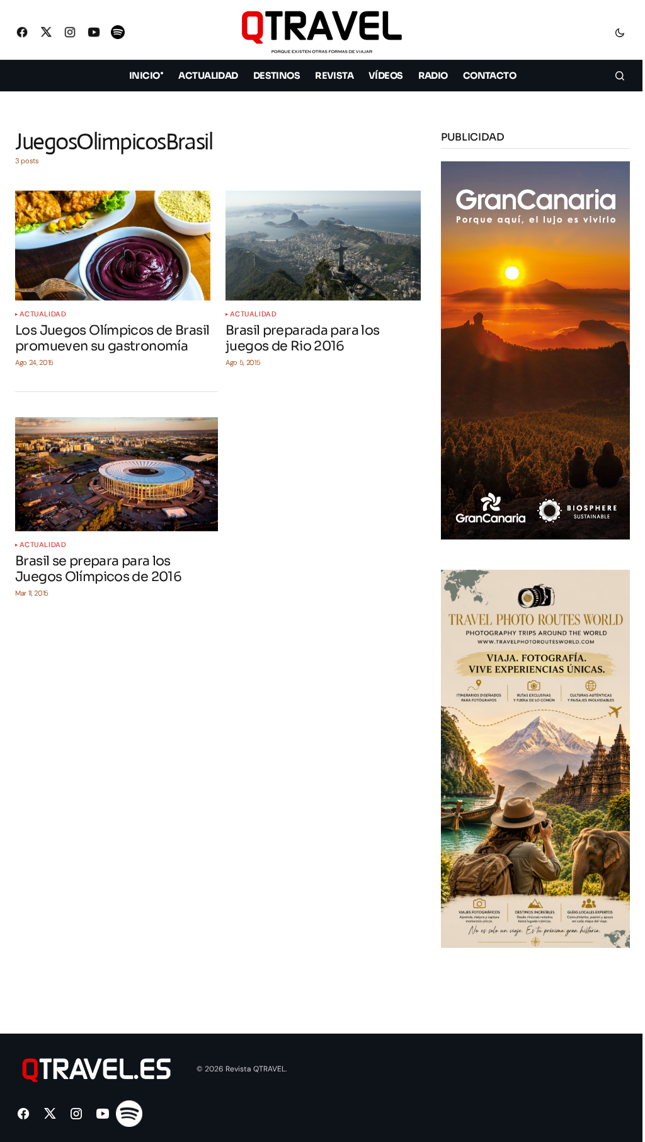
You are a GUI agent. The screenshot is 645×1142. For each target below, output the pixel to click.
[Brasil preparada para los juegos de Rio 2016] (323, 245)
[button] (620, 32)
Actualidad (43, 314)
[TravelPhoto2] (535, 757)
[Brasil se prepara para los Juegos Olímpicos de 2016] (116, 474)
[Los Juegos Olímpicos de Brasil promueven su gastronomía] (112, 245)
